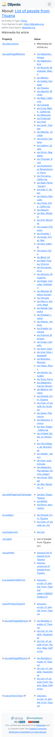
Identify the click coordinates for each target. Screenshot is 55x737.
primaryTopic (14, 695)
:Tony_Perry (45, 379)
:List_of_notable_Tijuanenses (45, 634)
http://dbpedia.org (34, 24)
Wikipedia (41, 725)
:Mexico (43, 77)
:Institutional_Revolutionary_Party (44, 169)
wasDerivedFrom (13, 579)
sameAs (8, 552)
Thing (24, 20)
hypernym (10, 532)
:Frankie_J (44, 233)
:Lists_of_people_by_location (45, 406)
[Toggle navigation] (49, 4)
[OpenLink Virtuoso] (17, 717)
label (7, 539)
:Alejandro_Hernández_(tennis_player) (45, 471)
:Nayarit (43, 209)
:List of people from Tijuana (44, 556)
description (10, 43)
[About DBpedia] (11, 4)
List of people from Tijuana (26, 13)
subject (8, 515)
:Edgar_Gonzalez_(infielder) (45, 284)
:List (41, 532)
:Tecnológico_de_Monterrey (44, 447)
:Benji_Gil (43, 257)
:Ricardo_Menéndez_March (45, 71)
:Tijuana (43, 87)
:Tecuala (43, 297)
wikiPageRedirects (16, 620)
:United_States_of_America (44, 437)
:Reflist (42, 501)
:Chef (41, 121)
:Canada (43, 104)
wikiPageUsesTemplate (16, 494)
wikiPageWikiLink (13, 54)
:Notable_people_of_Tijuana (44, 624)
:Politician (44, 118)
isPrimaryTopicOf (13, 603)
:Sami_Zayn (44, 348)
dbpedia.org (28, 27)
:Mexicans (44, 115)
